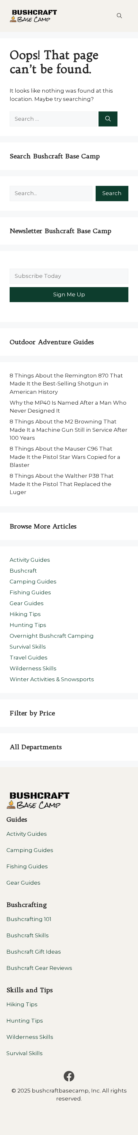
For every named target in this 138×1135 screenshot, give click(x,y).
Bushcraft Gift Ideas (33, 951)
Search (112, 193)
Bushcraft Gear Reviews (39, 968)
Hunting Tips (28, 625)
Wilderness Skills (33, 668)
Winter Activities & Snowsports (52, 679)
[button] (119, 16)
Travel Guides (28, 657)
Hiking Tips (25, 614)
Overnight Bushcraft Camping (52, 636)
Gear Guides (27, 603)
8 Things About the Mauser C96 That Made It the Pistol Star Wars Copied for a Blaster (65, 457)
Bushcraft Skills (27, 935)
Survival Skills (28, 647)
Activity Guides (30, 560)
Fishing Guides (30, 592)
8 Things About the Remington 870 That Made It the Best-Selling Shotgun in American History (66, 383)
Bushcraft (23, 571)
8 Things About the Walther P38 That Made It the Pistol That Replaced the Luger (62, 484)
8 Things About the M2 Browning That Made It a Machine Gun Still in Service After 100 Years (68, 429)
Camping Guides (33, 581)
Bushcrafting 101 (28, 919)
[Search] (108, 119)
